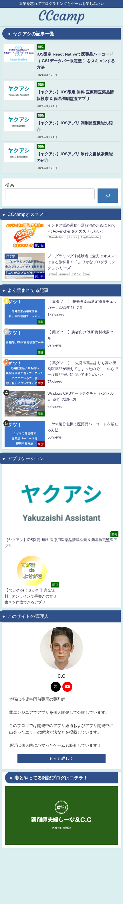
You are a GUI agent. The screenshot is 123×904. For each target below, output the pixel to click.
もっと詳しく (61, 758)
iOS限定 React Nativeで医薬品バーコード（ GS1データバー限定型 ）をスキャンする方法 (76, 60)
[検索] (108, 195)
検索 (9, 184)
